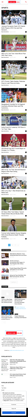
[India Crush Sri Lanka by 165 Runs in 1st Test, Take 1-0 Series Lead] (14, 119)
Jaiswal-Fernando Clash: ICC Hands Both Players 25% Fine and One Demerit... (13, 28)
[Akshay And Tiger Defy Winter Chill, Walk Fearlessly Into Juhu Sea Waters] (5, 277)
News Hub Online (5, 31)
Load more (13, 282)
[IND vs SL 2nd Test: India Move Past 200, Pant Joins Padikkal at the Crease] (14, 43)
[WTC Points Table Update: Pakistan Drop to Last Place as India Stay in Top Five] (14, 70)
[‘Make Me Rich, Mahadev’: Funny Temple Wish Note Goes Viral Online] (5, 255)
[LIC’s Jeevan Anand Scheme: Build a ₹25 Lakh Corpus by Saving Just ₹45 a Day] (5, 376)
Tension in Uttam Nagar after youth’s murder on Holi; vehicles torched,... (7, 301)
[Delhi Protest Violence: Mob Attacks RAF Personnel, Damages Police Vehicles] (21, 294)
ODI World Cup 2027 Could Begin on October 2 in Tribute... (13, 149)
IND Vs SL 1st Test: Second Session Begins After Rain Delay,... (13, 170)
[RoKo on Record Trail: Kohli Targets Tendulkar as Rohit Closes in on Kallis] (7, 310)
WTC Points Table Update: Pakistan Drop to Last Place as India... (13, 82)
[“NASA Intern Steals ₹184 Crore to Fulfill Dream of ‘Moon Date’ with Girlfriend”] (5, 369)
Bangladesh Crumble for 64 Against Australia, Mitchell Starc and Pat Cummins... (13, 106)
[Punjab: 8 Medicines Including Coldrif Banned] (21, 310)
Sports (3, 23)
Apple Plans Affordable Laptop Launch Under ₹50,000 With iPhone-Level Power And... (18, 361)
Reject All (14, 408)
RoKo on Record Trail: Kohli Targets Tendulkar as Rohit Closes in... (7, 317)
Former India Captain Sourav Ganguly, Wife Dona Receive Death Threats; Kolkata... (13, 235)
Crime (3, 297)
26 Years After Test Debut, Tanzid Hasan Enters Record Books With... (12, 213)
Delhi (16, 297)
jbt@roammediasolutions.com (17, 350)
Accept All (13, 412)
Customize (13, 404)
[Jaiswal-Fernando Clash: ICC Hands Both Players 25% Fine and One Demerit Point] (14, 17)
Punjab (16, 314)
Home (2, 5)
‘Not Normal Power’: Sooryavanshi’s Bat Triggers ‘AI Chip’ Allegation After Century (17, 262)
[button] (26, 2)
